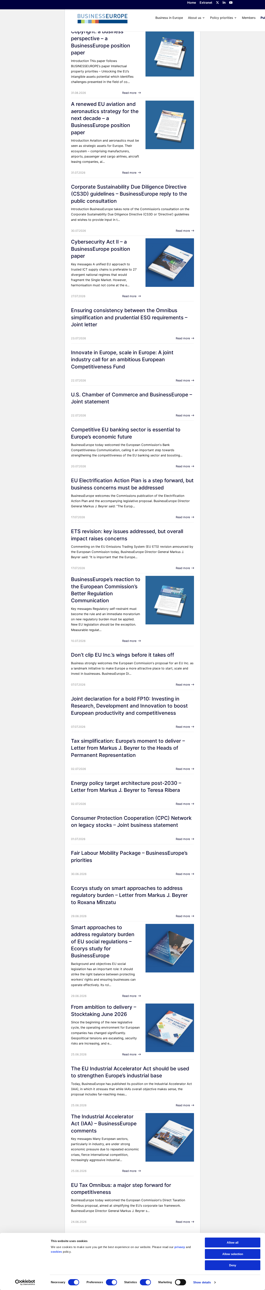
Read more (129, 92)
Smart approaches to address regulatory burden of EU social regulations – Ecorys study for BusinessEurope (102, 941)
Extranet (206, 2)
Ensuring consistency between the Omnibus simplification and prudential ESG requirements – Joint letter (129, 317)
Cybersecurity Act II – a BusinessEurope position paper (100, 249)
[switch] (111, 1282)
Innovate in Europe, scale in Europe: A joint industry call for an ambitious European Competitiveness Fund (122, 359)
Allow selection (232, 1254)
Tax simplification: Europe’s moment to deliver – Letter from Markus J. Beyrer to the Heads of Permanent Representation (128, 748)
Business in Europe (169, 18)
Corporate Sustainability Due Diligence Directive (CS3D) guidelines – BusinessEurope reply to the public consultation (129, 194)
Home (191, 2)
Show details (202, 1282)
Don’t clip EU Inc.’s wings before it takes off (122, 655)
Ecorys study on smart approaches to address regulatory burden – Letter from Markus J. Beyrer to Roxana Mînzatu (129, 895)
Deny (232, 1265)
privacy (179, 1247)
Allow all (232, 1242)
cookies (56, 1251)
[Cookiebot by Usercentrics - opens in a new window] (25, 1282)
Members (248, 18)
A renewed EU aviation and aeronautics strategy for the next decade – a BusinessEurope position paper (105, 118)
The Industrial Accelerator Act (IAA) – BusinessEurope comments (104, 1123)
